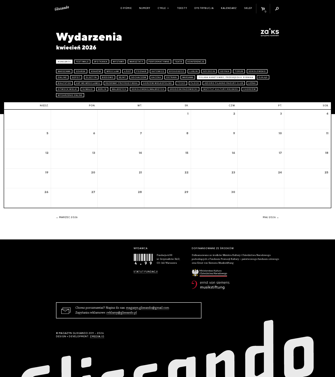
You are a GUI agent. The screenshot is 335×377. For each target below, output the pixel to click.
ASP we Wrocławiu (88, 83)
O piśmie (126, 8)
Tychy (181, 83)
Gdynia (224, 71)
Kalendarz (229, 8)
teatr (178, 62)
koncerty (64, 62)
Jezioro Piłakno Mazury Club (223, 83)
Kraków (96, 71)
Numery (144, 8)
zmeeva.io (97, 336)
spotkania (101, 62)
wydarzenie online (70, 95)
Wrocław (112, 71)
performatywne (159, 62)
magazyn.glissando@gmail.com (147, 307)
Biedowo (107, 77)
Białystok (64, 83)
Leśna (252, 83)
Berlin (102, 89)
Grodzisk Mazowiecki (184, 89)
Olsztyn (91, 77)
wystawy (118, 62)
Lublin (193, 71)
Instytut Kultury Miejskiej (220, 89)
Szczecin (209, 71)
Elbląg (263, 77)
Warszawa (64, 71)
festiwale (82, 62)
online (62, 77)
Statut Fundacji (146, 271)
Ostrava (171, 77)
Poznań (141, 71)
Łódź (127, 71)
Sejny (122, 77)
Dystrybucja (204, 8)
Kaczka (156, 77)
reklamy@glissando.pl (121, 312)
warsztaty (136, 62)
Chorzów (249, 89)
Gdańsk (80, 71)
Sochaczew (138, 77)
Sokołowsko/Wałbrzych (148, 89)
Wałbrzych (119, 89)
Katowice (158, 71)
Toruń (239, 71)
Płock (195, 83)
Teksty (182, 8)
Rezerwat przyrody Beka (121, 83)
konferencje (195, 62)
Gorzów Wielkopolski (157, 83)
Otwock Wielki (67, 89)
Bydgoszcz (176, 71)
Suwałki (87, 89)
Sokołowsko (257, 71)
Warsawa (187, 77)
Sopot (76, 77)
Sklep (248, 8)
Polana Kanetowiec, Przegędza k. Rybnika (226, 77)
